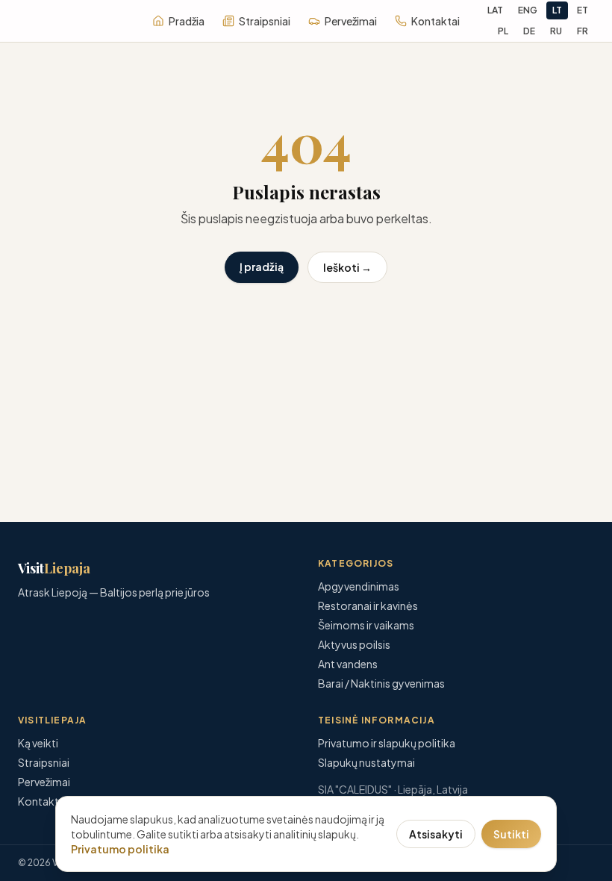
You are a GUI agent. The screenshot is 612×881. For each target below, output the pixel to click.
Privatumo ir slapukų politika (386, 743)
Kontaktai (435, 21)
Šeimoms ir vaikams (366, 625)
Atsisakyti (436, 834)
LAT (495, 10)
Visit (54, 568)
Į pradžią (262, 266)
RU (556, 31)
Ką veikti (38, 743)
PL (503, 31)
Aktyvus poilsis (354, 644)
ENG (527, 10)
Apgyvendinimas (358, 586)
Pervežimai (351, 21)
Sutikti (511, 834)
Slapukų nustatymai (366, 762)
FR (582, 31)
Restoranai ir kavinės (368, 605)
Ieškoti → (347, 267)
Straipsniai (264, 21)
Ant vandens (348, 663)
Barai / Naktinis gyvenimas (381, 683)
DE (529, 31)
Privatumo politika (120, 849)
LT (557, 10)
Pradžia (186, 21)
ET (582, 10)
